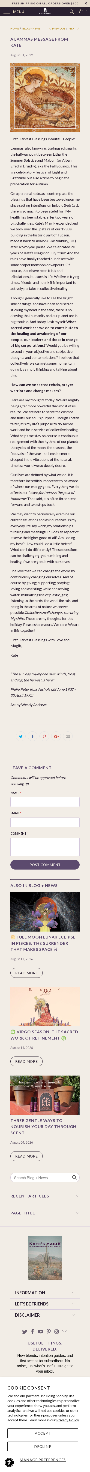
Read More (26, 973)
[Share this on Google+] (56, 736)
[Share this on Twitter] (21, 736)
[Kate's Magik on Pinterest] (48, 1332)
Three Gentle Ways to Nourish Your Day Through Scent (43, 1126)
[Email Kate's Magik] (64, 1332)
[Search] (71, 11)
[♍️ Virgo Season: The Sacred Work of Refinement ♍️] (45, 1025)
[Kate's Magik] (45, 11)
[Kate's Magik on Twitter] (24, 1332)
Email (15, 813)
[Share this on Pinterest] (44, 736)
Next (72, 28)
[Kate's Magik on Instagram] (56, 1332)
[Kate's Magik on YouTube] (40, 1332)
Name (15, 793)
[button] (9, 1462)
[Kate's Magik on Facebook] (32, 1332)
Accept (43, 1433)
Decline (42, 1446)
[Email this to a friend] (68, 736)
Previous (58, 28)
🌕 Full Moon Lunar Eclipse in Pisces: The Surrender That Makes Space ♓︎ (43, 943)
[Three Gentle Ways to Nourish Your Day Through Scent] (45, 1113)
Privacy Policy (67, 1420)
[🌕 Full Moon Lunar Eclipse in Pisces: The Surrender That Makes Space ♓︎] (45, 930)
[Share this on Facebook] (32, 736)
